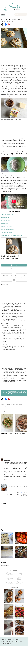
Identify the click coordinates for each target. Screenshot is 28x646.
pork (18, 407)
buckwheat (11, 406)
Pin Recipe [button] (14, 268)
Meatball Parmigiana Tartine (7, 214)
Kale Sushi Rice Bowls (5, 217)
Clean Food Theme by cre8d (15, 641)
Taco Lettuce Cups (5, 223)
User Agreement (4, 641)
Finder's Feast (14, 404)
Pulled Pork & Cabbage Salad (7, 229)
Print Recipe (14, 265)
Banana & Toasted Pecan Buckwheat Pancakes (11, 235)
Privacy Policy (16, 639)
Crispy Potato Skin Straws (6, 232)
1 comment (3, 21)
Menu (3, 14)
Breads (8, 404)
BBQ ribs (6, 406)
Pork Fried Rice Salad (5, 220)
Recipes (20, 404)
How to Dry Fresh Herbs (6, 226)
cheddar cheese (19, 406)
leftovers (13, 407)
